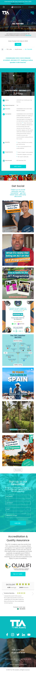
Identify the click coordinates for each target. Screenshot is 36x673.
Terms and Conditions (14, 664)
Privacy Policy (24, 664)
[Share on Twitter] (18, 634)
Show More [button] (18, 470)
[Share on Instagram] (12, 634)
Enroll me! (28, 35)
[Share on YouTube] (28, 634)
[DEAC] (18, 566)
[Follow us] (23, 634)
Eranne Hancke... (9, 593)
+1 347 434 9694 (18, 653)
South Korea (18, 49)
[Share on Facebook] (7, 634)
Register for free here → (18, 3)
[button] (18, 216)
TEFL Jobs (9, 49)
